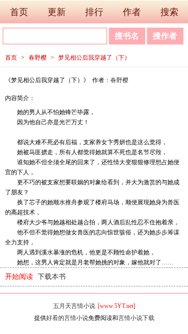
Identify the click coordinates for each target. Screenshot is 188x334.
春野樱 (38, 57)
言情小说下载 (136, 317)
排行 (94, 12)
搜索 (169, 12)
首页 (19, 12)
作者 (132, 12)
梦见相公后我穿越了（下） (94, 57)
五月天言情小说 (74, 305)
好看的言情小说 (67, 317)
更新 (57, 12)
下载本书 (52, 276)
